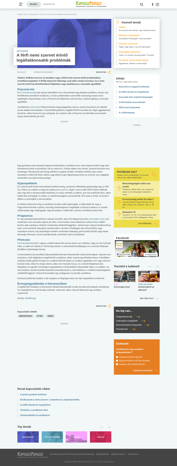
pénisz (65, 190)
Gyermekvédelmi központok (129, 325)
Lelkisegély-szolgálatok (127, 321)
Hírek (26, 14)
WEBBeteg (30, 298)
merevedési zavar (96, 219)
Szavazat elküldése (143, 371)
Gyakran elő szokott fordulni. (132, 364)
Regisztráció (49, 4)
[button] (152, 5)
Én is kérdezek (144, 223)
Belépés (33, 4)
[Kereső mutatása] (141, 5)
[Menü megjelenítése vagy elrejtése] (21, 4)
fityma (40, 316)
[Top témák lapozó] (64, 427)
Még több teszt (147, 298)
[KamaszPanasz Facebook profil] (137, 248)
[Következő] (108, 427)
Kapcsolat (133, 454)
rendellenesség (29, 92)
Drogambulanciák (124, 317)
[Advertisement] (64, 355)
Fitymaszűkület (24, 243)
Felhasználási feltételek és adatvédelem (72, 454)
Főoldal (20, 14)
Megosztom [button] (101, 72)
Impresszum (102, 454)
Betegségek (33, 14)
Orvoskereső (122, 329)
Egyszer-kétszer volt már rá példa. (134, 361)
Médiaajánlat (118, 454)
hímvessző (36, 107)
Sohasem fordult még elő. (131, 357)
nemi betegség (25, 316)
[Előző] (101, 427)
